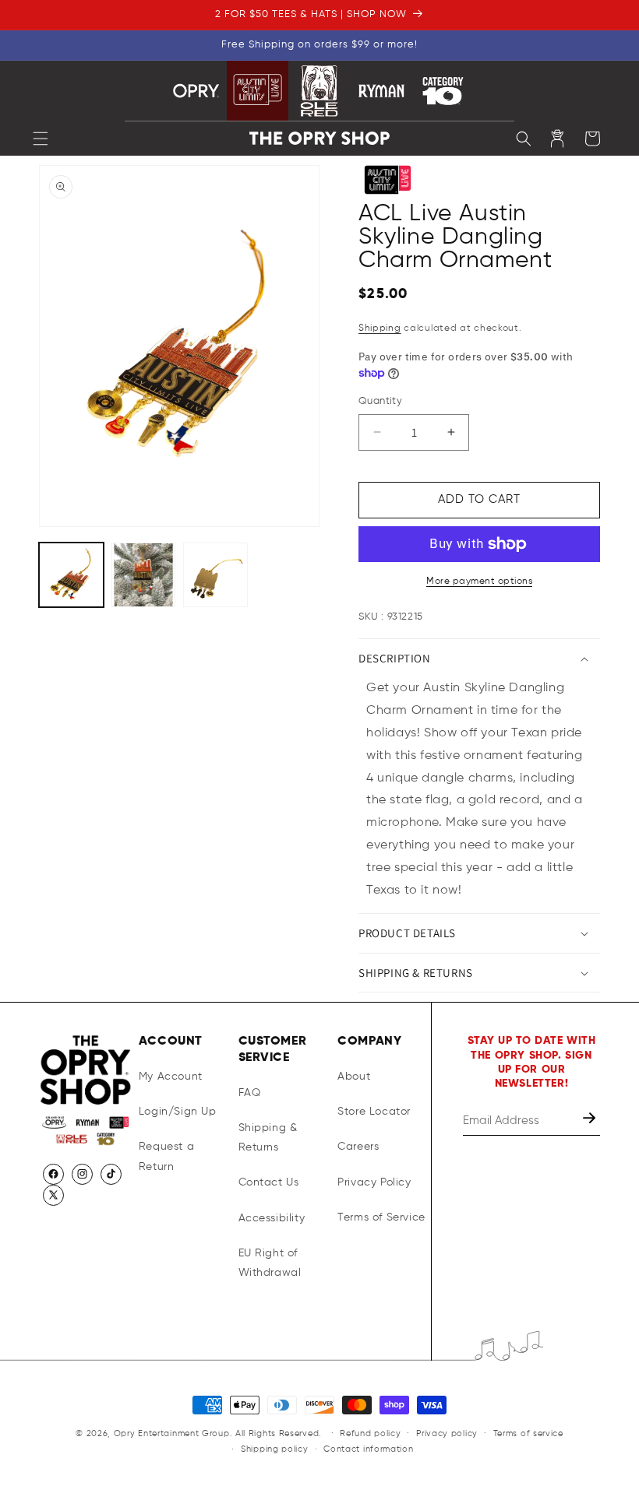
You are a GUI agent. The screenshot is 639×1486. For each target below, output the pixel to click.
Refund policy (370, 1433)
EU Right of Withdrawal (270, 1263)
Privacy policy (447, 1433)
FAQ (249, 1092)
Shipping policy (275, 1449)
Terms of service (528, 1433)
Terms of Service (381, 1217)
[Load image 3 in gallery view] (215, 575)
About (353, 1076)
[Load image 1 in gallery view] (71, 575)
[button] (40, 138)
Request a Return (166, 1156)
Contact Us (268, 1182)
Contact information (368, 1449)
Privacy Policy (374, 1182)
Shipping (379, 328)
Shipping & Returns (268, 1137)
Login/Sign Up (178, 1111)
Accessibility (271, 1218)
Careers (358, 1146)
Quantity (380, 401)
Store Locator (374, 1111)
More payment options (479, 581)
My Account (171, 1076)
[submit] (590, 1120)
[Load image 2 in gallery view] (143, 575)
